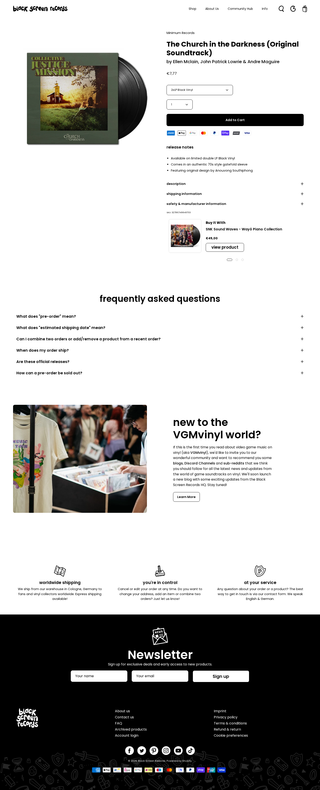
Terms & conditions (230, 723)
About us (122, 711)
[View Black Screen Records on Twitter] (141, 750)
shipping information (184, 194)
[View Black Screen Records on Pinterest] (154, 750)
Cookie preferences (231, 735)
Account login (126, 735)
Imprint (220, 711)
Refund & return (227, 729)
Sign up (221, 676)
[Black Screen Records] (40, 8)
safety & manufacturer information (196, 204)
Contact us (124, 717)
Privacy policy (225, 717)
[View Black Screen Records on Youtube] (178, 750)
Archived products (131, 729)
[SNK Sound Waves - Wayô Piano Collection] (185, 236)
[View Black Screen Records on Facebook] (129, 750)
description (176, 184)
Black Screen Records (151, 761)
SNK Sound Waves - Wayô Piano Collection (244, 229)
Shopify (187, 761)
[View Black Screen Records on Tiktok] (190, 750)
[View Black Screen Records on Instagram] (166, 750)
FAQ (118, 723)
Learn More (186, 497)
